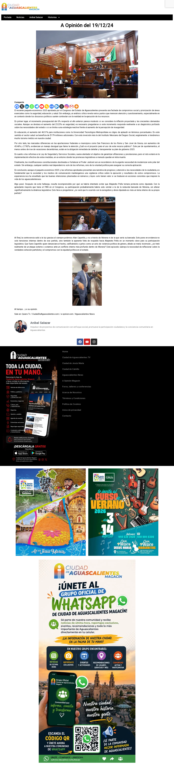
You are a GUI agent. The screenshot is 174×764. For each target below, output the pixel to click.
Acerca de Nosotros (72, 392)
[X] (22, 106)
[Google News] (51, 106)
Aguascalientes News (72, 375)
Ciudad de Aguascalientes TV (76, 357)
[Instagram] (66, 106)
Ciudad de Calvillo (70, 369)
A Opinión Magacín (71, 381)
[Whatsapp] (32, 106)
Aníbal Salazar (36, 17)
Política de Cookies (71, 404)
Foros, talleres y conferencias (76, 386)
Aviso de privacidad (71, 410)
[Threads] (61, 106)
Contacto (66, 416)
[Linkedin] (27, 106)
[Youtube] (41, 106)
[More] (76, 106)
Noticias (20, 17)
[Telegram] (37, 106)
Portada (7, 17)
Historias (52, 17)
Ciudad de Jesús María (73, 363)
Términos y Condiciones (73, 398)
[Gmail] (71, 106)
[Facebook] (17, 106)
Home (65, 351)
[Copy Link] (46, 106)
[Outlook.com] (56, 106)
